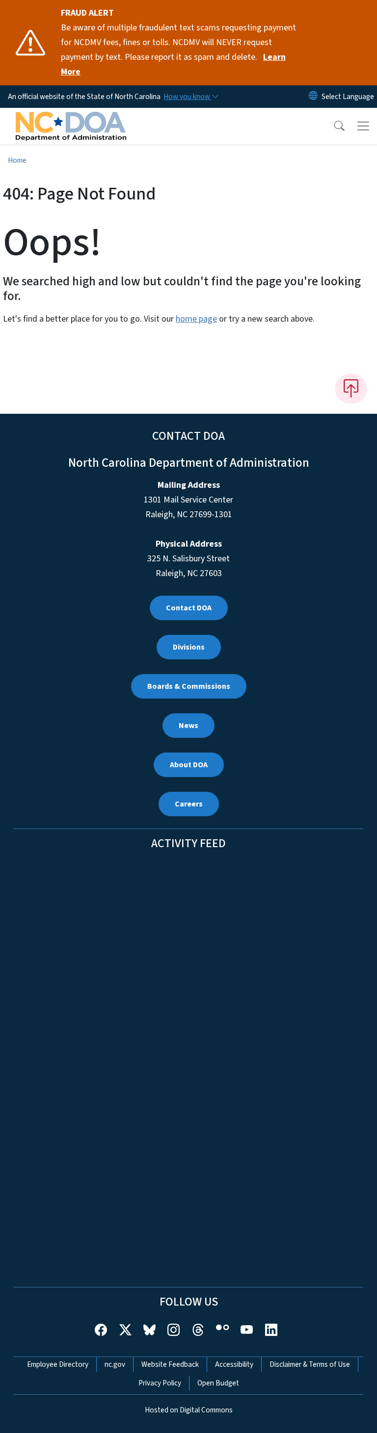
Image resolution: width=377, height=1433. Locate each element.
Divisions (189, 647)
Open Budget (218, 1383)
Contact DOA (189, 608)
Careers (189, 804)
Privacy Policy (159, 1383)
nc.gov (115, 1364)
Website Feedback (170, 1364)
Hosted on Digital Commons (189, 1410)
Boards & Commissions (188, 686)
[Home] (71, 119)
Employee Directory (57, 1364)
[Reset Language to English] (313, 96)
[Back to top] (351, 389)
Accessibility (234, 1364)
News (188, 725)
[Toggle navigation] (363, 126)
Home (17, 160)
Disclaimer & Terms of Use (309, 1364)
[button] (333, 126)
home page (196, 319)
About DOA (189, 764)
